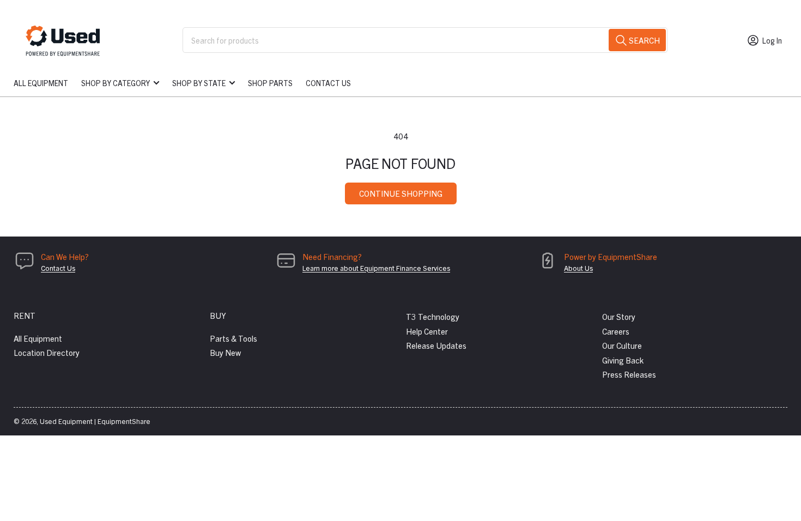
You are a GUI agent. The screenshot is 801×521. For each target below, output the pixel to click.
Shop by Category (115, 83)
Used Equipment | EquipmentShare (95, 421)
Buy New (225, 352)
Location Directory (47, 352)
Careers (615, 331)
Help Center (427, 331)
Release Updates (436, 345)
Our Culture (622, 345)
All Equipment (41, 83)
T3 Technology (432, 316)
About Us (578, 267)
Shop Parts (270, 83)
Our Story (618, 316)
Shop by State (199, 83)
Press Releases (629, 374)
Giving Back (623, 360)
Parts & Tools (233, 338)
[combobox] (425, 40)
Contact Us (328, 83)
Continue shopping (400, 193)
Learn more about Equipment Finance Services (376, 267)
